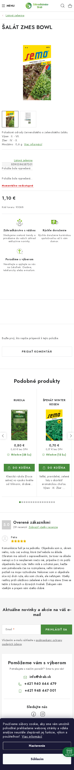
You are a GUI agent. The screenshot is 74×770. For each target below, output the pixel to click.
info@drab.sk (40, 676)
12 (47, 502)
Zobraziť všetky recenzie (43, 527)
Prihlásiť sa (56, 629)
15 (54, 502)
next (71, 436)
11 (45, 502)
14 (52, 502)
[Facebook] (33, 714)
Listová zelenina (23, 160)
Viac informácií (32, 736)
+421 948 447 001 (40, 690)
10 (42, 502)
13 (49, 502)
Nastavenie (37, 746)
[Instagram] (42, 714)
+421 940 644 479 (40, 683)
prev (3, 436)
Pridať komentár (37, 351)
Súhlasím (37, 759)
